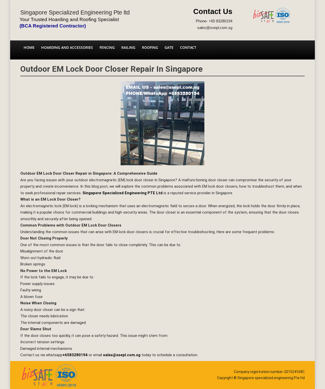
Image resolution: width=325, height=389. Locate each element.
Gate (169, 47)
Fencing (107, 47)
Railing (128, 47)
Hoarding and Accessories (67, 47)
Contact (188, 47)
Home (29, 47)
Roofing (150, 47)
